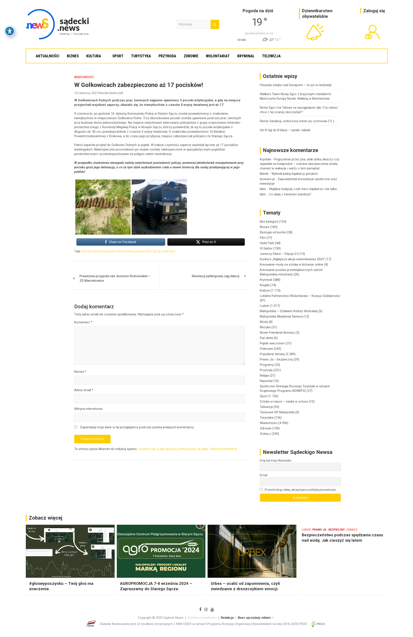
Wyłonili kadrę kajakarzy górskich (294, 174)
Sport (117, 56)
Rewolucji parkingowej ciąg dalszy (215, 276)
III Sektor (266, 248)
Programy (267, 365)
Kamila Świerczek (111, 93)
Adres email (83, 390)
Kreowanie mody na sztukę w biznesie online (291, 264)
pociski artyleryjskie (119, 251)
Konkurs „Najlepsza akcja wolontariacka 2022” (292, 259)
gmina (85, 251)
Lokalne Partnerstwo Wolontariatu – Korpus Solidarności (300, 296)
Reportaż (266, 381)
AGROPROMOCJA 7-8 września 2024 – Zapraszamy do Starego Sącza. (156, 586)
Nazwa (80, 372)
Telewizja (271, 56)
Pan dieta (266, 338)
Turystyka (141, 56)
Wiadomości (84, 77)
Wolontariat (218, 56)
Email (263, 475)
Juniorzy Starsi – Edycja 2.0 (279, 254)
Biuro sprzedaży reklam (254, 618)
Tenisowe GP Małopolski (277, 412)
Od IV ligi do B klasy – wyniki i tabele (285, 130)
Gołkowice (98, 251)
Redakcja (227, 618)
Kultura (93, 56)
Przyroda (167, 56)
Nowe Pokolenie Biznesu (277, 332)
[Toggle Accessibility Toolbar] (10, 31)
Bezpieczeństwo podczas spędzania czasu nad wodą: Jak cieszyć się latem (342, 537)
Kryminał (245, 56)
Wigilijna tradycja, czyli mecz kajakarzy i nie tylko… (304, 189)
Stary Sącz (152, 251)
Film (263, 238)
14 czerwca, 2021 (86, 93)
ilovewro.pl (267, 179)
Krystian (265, 159)
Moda (264, 322)
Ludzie (264, 306)
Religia (264, 375)
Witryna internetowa (88, 409)
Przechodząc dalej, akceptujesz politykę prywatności (300, 489)
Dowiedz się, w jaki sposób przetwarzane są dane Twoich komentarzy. (187, 449)
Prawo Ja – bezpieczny (276, 359)
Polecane (266, 349)
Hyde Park (267, 243)
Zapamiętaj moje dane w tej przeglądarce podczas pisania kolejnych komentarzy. (137, 427)
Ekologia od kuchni (273, 232)
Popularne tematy (272, 354)
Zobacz (265, 434)
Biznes (73, 56)
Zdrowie (191, 56)
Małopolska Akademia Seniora (281, 316)
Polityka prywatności (202, 618)
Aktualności (47, 56)
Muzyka (265, 327)
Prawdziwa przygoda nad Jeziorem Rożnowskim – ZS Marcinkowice (115, 278)
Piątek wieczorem (272, 343)
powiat (138, 251)
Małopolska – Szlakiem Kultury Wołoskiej (289, 311)
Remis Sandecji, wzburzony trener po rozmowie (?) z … (298, 121)
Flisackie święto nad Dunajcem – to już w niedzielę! (296, 85)
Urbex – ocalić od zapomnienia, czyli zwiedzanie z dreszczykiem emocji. (245, 586)
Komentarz (83, 322)
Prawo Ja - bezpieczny (328, 529)
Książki (265, 285)
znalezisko (168, 251)
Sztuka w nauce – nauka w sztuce (284, 401)
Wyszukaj (215, 24)
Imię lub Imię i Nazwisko (275, 460)
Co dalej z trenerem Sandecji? (290, 194)
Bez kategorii (269, 221)
